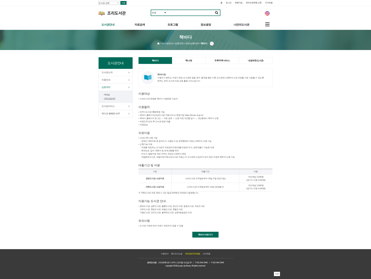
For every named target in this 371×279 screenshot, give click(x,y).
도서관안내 (107, 24)
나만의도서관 (241, 24)
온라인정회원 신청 (253, 2)
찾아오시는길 (176, 253)
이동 (123, 3)
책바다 (155, 60)
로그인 (228, 2)
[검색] (216, 13)
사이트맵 (268, 2)
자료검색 (139, 24)
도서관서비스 (108, 106)
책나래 (188, 60)
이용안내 (106, 80)
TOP (277, 274)
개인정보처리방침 (192, 253)
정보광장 (206, 24)
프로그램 (173, 24)
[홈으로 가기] (158, 43)
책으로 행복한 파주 (111, 113)
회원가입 (238, 2)
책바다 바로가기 (205, 234)
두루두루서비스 (222, 60)
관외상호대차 (109, 98)
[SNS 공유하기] (212, 44)
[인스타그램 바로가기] (267, 13)
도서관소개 (107, 72)
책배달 (107, 94)
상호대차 (106, 87)
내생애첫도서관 (255, 60)
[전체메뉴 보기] (267, 24)
